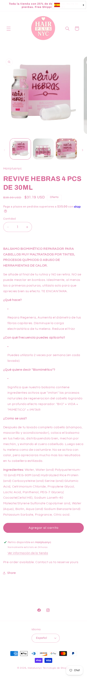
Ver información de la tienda (28, 553)
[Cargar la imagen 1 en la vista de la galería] (20, 149)
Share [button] (11, 572)
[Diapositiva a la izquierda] (4, 150)
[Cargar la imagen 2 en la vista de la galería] (43, 149)
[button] (8, 28)
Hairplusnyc (35, 668)
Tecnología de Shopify (56, 668)
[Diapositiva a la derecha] (82, 150)
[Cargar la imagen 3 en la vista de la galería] (66, 149)
